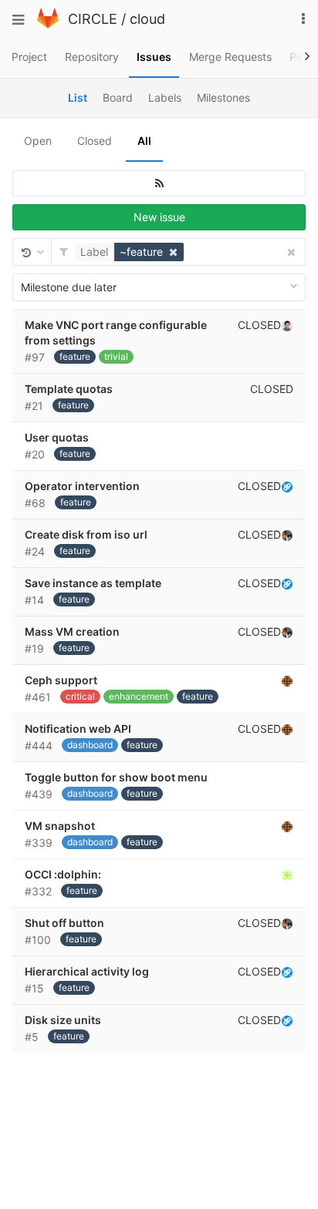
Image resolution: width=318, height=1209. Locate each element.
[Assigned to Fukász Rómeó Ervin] (287, 874)
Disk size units (63, 1019)
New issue (159, 216)
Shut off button (64, 922)
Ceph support (61, 680)
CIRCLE (92, 19)
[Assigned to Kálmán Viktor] (287, 534)
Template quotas (69, 388)
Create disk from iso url (86, 534)
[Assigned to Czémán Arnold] (287, 680)
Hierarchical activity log (87, 971)
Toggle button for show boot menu (116, 777)
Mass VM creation (72, 631)
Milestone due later (69, 287)
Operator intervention (82, 485)
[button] (131, 252)
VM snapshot (60, 825)
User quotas (57, 437)
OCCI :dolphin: (63, 874)
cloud (147, 19)
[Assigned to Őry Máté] (287, 325)
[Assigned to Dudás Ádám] (287, 486)
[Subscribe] (159, 183)
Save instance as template (93, 582)
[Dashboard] (48, 24)
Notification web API (78, 728)
